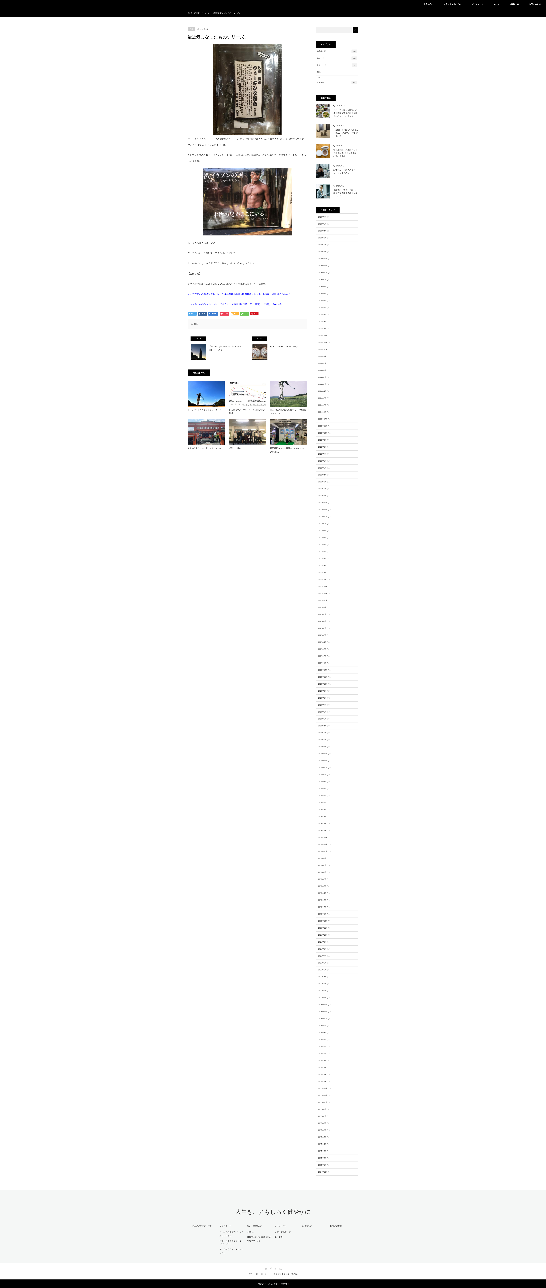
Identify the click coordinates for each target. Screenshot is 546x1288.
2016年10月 (323, 1019)
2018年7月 (322, 872)
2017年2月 (322, 991)
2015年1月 (322, 1165)
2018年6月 (322, 879)
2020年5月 (322, 719)
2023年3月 (322, 482)
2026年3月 (322, 238)
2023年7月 (322, 454)
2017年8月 (322, 949)
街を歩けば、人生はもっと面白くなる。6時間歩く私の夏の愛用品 (345, 153)
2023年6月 (322, 461)
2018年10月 (323, 851)
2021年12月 (323, 586)
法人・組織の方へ (255, 1226)
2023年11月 (323, 426)
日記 (191, 29)
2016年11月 (323, 1012)
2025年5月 (322, 308)
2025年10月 (323, 273)
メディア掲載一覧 (283, 1232)
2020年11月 (323, 677)
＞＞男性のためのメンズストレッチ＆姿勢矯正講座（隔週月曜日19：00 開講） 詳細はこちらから (239, 294)
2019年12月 (323, 754)
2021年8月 (322, 614)
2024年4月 (322, 391)
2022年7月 (322, 538)
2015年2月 (322, 1158)
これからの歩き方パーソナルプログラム (231, 1234)
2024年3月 (322, 398)
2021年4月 (322, 642)
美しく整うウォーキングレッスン (231, 1251)
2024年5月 (322, 384)
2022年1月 (322, 579)
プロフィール (477, 4)
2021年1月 (322, 663)
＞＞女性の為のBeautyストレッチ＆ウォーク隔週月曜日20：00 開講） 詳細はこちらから (235, 304)
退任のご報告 (235, 448)
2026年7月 (322, 217)
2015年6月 (322, 1130)
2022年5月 (322, 552)
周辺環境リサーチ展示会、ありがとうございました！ (288, 450)
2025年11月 (323, 266)
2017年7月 (322, 956)
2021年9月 (322, 607)
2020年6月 (322, 712)
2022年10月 (323, 517)
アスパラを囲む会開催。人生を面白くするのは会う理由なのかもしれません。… (345, 113)
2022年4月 (322, 559)
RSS (280, 1268)
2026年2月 (322, 245)
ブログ (496, 4)
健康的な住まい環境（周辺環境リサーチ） (259, 1239)
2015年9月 (322, 1109)
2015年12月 (323, 1088)
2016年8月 (322, 1033)
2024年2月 (322, 405)
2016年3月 (322, 1067)
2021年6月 (322, 628)
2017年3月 (322, 984)
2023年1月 (322, 496)
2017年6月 (322, 963)
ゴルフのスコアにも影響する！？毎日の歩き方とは (288, 411)
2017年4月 (322, 977)
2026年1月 (322, 252)
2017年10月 (323, 935)
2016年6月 (322, 1047)
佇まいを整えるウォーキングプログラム (231, 1242)
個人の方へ (429, 4)
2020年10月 (323, 684)
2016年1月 (322, 1081)
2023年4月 (322, 475)
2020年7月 (322, 705)
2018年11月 (323, 844)
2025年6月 (322, 301)
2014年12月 (323, 1172)
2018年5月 (322, 886)
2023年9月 (322, 440)
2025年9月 (322, 280)
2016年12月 (323, 1005)
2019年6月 (322, 796)
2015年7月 (322, 1123)
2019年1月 (322, 830)
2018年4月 (322, 893)
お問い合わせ (535, 4)
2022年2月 (322, 573)
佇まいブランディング (202, 1226)
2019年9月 (322, 775)
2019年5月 (322, 803)
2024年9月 (322, 356)
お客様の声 (514, 4)
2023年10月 (323, 433)
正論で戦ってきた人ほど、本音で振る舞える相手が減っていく (345, 193)
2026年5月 (322, 224)
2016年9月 (322, 1026)
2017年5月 (322, 970)
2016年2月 (322, 1074)
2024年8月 (322, 363)
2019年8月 (322, 782)
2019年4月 (322, 810)
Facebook (270, 1268)
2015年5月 (322, 1137)
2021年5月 (322, 635)
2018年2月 (322, 907)
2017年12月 (323, 921)
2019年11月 (323, 761)
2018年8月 (322, 865)
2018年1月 (322, 914)
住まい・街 (336, 65)
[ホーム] (189, 10)
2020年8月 (322, 698)
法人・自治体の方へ (452, 4)
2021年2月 (322, 656)
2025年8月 (322, 287)
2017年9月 (322, 942)
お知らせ (336, 58)
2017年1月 (322, 998)
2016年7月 (322, 1040)
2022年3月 (322, 566)
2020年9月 (322, 691)
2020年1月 (322, 747)
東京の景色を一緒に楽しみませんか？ (205, 448)
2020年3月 (322, 733)
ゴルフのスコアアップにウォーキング (205, 410)
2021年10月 (323, 600)
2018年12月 (323, 837)
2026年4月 (322, 231)
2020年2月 (322, 740)
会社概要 (279, 1237)
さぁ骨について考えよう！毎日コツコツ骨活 (247, 411)
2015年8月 (322, 1116)
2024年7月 (322, 370)
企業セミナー (253, 1232)
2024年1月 (322, 412)
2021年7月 (322, 621)
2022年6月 (322, 545)
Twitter (266, 1268)
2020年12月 (323, 670)
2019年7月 (322, 789)
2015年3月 (322, 1151)
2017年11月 (323, 928)
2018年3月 (322, 900)
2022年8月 (322, 531)
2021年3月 (322, 649)
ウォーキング (225, 1226)
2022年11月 (323, 510)
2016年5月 (322, 1054)
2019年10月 (323, 768)
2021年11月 (323, 593)
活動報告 (336, 83)
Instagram (275, 1268)
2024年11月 (323, 342)
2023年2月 (322, 489)
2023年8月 (322, 447)
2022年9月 (322, 524)
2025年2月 (322, 329)
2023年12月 (323, 419)
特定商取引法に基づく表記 (285, 1274)
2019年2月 (322, 823)
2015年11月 (323, 1095)
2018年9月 (322, 858)
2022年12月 (323, 503)
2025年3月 (322, 322)
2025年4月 (322, 315)
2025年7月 (322, 294)
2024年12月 (323, 335)
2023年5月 (322, 468)
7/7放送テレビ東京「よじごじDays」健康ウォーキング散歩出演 (345, 133)
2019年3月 (322, 817)
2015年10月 (323, 1102)
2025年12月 (323, 259)
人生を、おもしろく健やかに (273, 1212)
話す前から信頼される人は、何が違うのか (344, 171)
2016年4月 (322, 1061)
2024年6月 (322, 377)
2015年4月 (322, 1144)
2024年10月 (323, 349)
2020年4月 (322, 726)
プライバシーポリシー (259, 1274)
